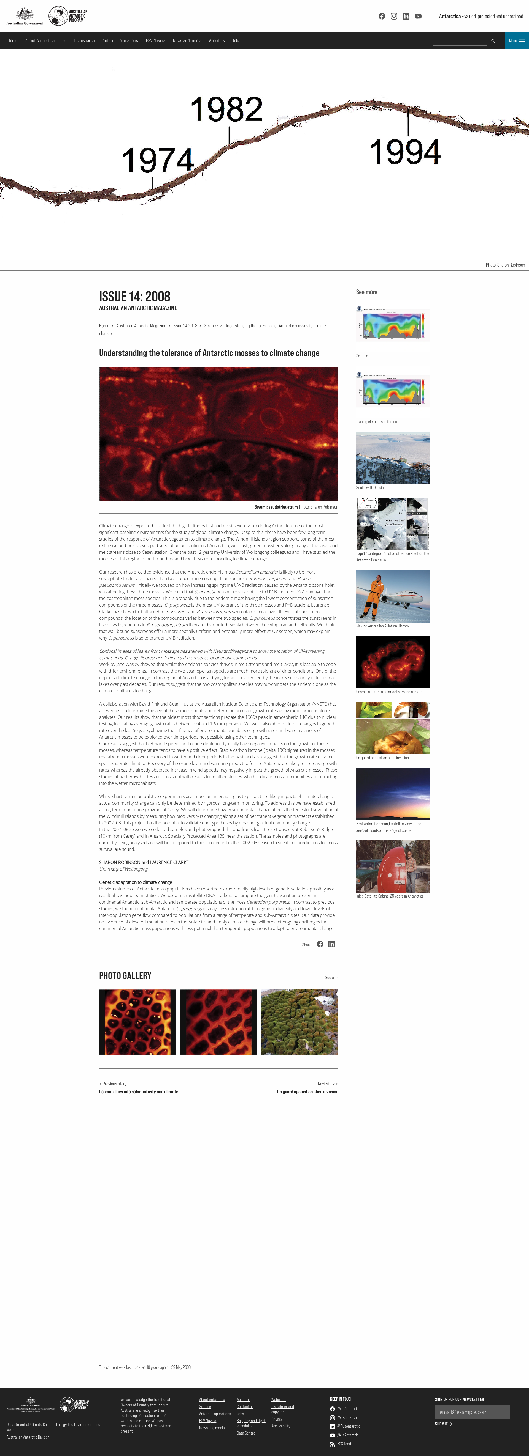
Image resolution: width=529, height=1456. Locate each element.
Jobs (236, 40)
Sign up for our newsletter (459, 1399)
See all (330, 977)
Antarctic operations (120, 40)
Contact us (245, 1406)
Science (211, 325)
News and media (187, 40)
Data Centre (246, 1433)
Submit (441, 1424)
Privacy (276, 1419)
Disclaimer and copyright (282, 1409)
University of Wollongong (245, 552)
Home (12, 40)
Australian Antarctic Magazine (141, 325)
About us (217, 40)
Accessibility (280, 1425)
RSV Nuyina (156, 40)
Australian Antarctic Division (28, 1437)
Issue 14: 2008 (185, 325)
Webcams (278, 1399)
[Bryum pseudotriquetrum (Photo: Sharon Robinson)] (218, 434)
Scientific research (79, 40)
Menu (513, 40)
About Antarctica (40, 40)
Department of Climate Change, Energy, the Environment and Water (53, 1427)
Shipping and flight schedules (251, 1423)
